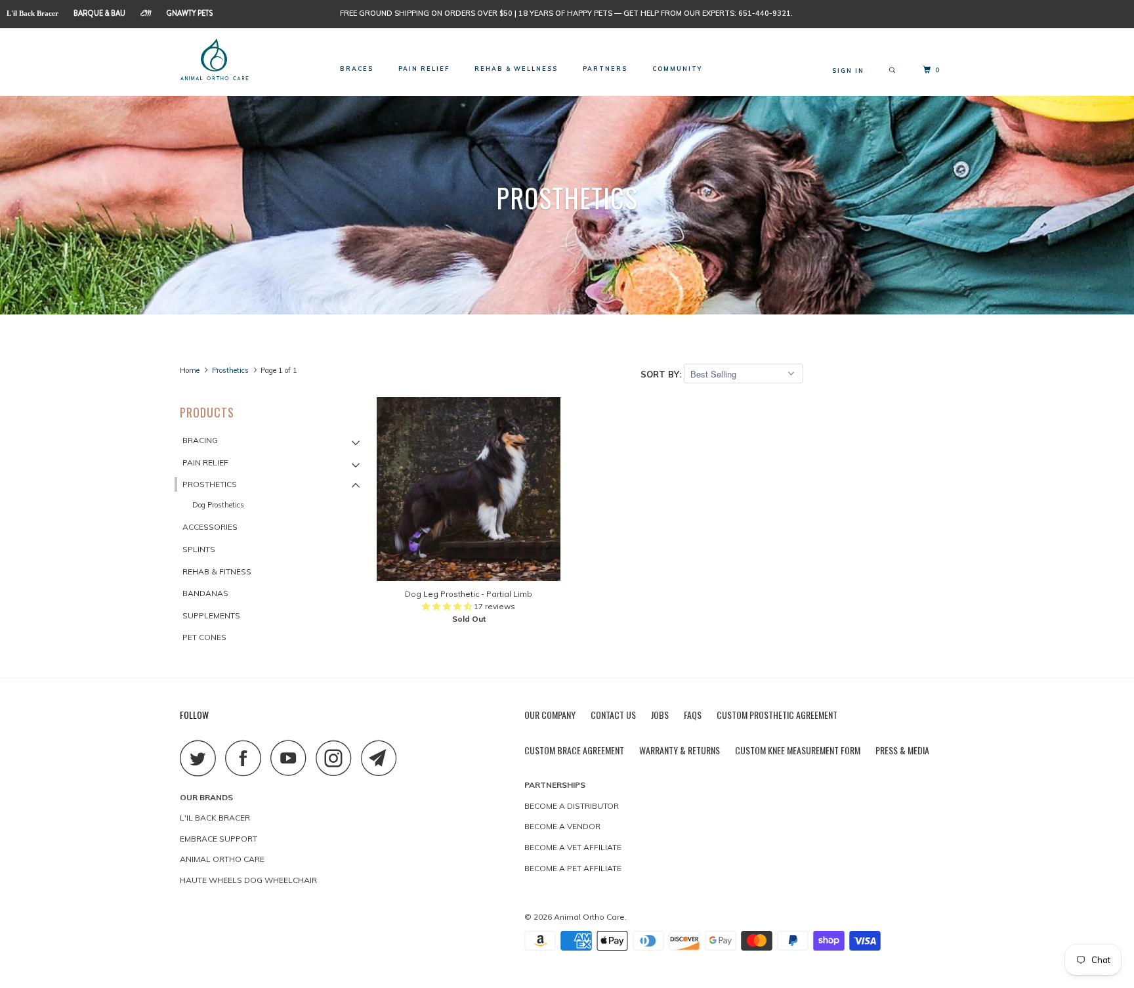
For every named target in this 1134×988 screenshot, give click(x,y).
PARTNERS (605, 68)
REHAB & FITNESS (216, 571)
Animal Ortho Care (589, 917)
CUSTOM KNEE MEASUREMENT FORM (797, 750)
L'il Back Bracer (32, 13)
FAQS (693, 714)
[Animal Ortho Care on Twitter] (201, 758)
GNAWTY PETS (190, 13)
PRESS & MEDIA (902, 750)
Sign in (848, 70)
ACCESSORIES (210, 527)
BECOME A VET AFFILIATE (572, 847)
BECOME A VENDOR (562, 826)
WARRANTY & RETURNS (679, 750)
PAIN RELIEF (424, 68)
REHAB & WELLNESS (516, 68)
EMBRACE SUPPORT (218, 839)
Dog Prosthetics (218, 504)
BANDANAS (205, 593)
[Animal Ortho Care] (247, 60)
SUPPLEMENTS (211, 615)
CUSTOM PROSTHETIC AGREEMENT (777, 714)
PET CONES (204, 637)
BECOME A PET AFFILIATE (572, 868)
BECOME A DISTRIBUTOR (571, 806)
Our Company (550, 714)
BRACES (356, 68)
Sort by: (662, 374)
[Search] (893, 70)
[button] (448, 606)
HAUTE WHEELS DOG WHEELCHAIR (248, 880)
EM (146, 14)
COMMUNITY (677, 68)
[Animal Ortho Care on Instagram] (337, 758)
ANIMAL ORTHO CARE (222, 859)
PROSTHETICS (209, 484)
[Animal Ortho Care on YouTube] (292, 758)
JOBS (660, 714)
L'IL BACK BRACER (215, 818)
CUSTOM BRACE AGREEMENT (574, 750)
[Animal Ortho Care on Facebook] (246, 758)
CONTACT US (613, 714)
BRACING (200, 440)
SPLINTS (198, 549)
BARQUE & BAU (99, 13)
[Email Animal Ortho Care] (382, 758)
